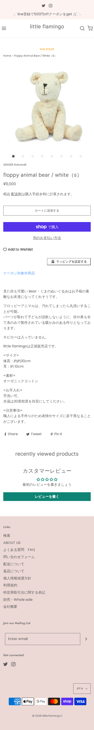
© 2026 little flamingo (46, 716)
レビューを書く (47, 496)
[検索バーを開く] (82, 28)
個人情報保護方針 (17, 578)
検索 (6, 535)
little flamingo (47, 27)
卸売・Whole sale (18, 599)
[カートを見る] (90, 28)
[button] (47, 107)
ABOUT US (12, 542)
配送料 (16, 194)
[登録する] (86, 639)
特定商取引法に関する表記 (24, 592)
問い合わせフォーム (19, 556)
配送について (13, 564)
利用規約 (10, 585)
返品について (13, 571)
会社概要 (10, 606)
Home (7, 56)
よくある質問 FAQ (19, 549)
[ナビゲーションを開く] (4, 28)
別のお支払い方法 (47, 237)
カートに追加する (47, 210)
